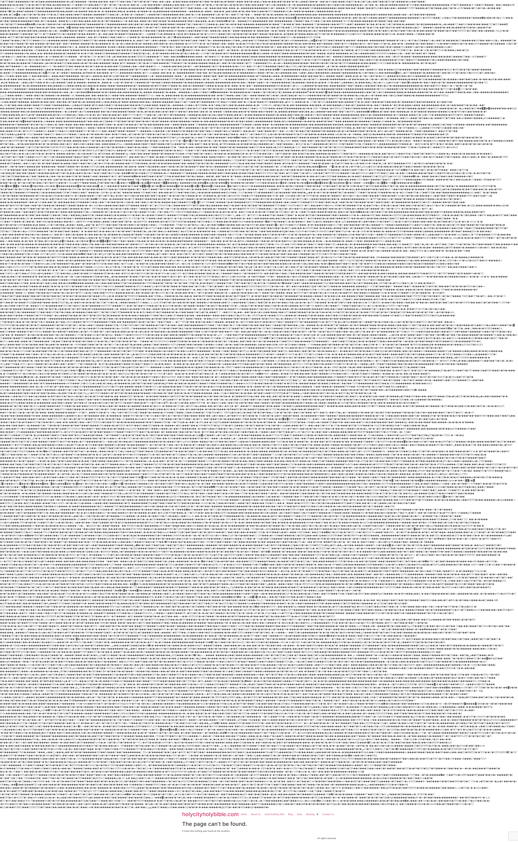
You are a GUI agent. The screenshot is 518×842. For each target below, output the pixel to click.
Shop (299, 814)
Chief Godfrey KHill (274, 814)
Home (244, 814)
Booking (310, 814)
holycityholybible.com (210, 814)
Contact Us (328, 814)
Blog (290, 814)
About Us (255, 814)
